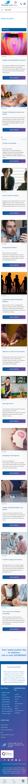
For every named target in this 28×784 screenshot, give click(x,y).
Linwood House (6, 699)
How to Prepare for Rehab (10, 195)
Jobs (2, 732)
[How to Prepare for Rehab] (14, 190)
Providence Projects (7, 709)
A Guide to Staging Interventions (12, 559)
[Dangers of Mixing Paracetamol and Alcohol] (14, 106)
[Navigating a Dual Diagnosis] (14, 450)
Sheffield (17, 713)
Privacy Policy (4, 725)
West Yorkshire (19, 703)
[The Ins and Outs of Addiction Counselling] (14, 606)
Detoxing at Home (8, 403)
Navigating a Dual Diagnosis (11, 455)
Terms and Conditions (7, 729)
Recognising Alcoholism (10, 247)
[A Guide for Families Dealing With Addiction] (14, 294)
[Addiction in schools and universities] (14, 346)
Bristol (16, 708)
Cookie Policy (4, 727)
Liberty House (5, 697)
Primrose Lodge (6, 706)
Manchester (18, 696)
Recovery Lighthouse (7, 711)
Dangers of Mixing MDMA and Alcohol (14, 60)
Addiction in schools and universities (14, 351)
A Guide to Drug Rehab (9, 143)
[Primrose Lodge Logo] (7, 4)
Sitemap (3, 737)
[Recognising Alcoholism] (14, 242)
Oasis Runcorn (6, 704)
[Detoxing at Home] (14, 398)
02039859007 (20, 655)
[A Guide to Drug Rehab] (10, 138)
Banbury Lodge (6, 692)
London (17, 694)
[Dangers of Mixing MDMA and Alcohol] (14, 54)
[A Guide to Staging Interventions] (14, 554)
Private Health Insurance (7, 734)
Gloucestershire (19, 710)
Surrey (16, 699)
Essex (16, 706)
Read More (13, 78)
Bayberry (4, 695)
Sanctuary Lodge (6, 713)
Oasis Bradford (6, 702)
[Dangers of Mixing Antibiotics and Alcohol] (14, 502)
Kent (16, 701)
